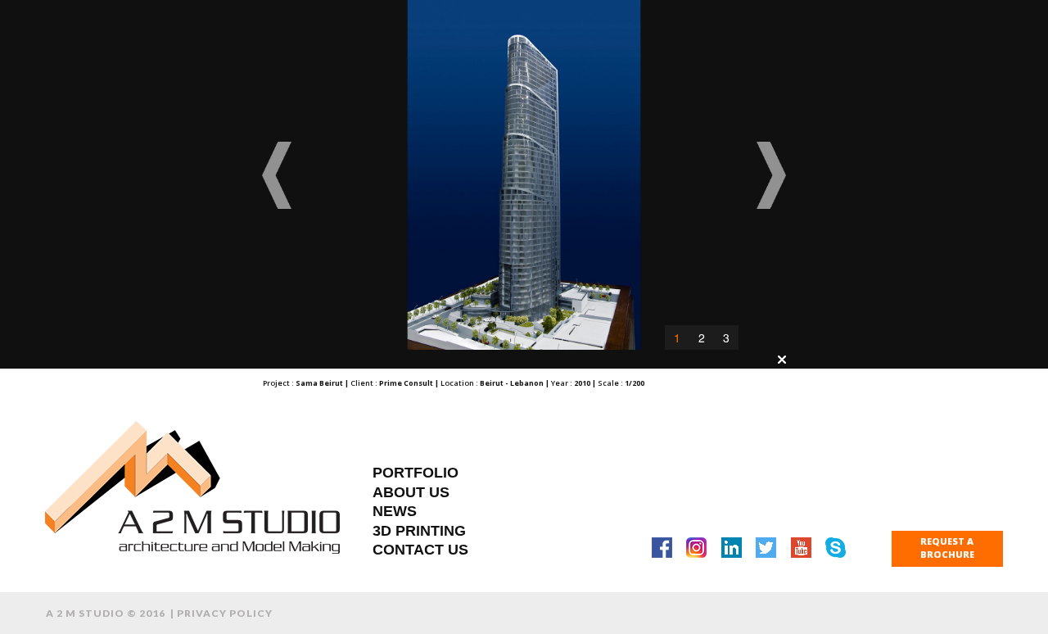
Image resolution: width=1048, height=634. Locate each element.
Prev (277, 175)
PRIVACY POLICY (225, 613)
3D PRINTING (419, 531)
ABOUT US (411, 492)
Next (771, 175)
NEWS (395, 511)
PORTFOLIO (415, 472)
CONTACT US (420, 549)
